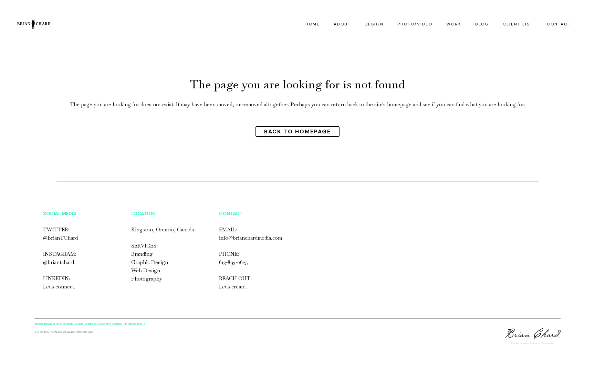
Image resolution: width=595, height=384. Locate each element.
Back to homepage (297, 131)
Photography (146, 278)
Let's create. (233, 286)
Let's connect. (59, 286)
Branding (142, 254)
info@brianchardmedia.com (250, 237)
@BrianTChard (60, 237)
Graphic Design (149, 262)
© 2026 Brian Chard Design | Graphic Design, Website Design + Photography (89, 324)
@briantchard (58, 262)
